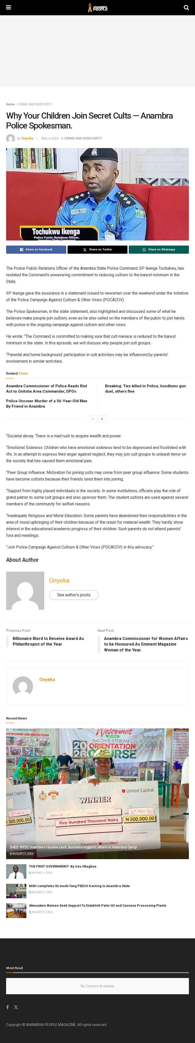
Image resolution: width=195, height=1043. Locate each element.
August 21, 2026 (22, 853)
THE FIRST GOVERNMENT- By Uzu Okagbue (62, 866)
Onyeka (27, 138)
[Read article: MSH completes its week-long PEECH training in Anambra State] (16, 891)
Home (10, 104)
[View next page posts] (102, 419)
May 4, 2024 (50, 138)
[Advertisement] (97, 50)
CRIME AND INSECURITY (35, 104)
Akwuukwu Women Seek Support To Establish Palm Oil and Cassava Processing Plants (97, 905)
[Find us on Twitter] (16, 1007)
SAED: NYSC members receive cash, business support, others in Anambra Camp (73, 847)
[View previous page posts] (93, 419)
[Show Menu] (8, 7)
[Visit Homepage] (97, 7)
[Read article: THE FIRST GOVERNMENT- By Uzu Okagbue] (16, 871)
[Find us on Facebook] (7, 1007)
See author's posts (73, 594)
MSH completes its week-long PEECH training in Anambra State (79, 886)
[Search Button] (186, 7)
